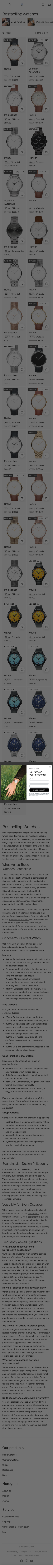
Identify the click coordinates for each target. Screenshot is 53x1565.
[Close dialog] (50, 767)
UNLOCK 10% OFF (39, 790)
